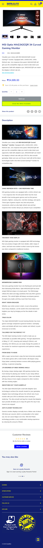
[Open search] (31, 4)
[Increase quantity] (22, 92)
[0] (39, 4)
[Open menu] (3, 4)
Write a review (21, 446)
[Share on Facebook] (28, 111)
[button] (21, 103)
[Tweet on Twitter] (35, 111)
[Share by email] (39, 111)
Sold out (21, 99)
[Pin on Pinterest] (32, 111)
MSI (3, 53)
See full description (8, 72)
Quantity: (5, 91)
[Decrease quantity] (11, 92)
